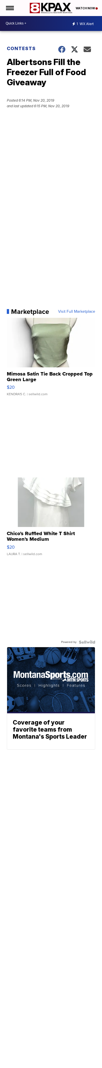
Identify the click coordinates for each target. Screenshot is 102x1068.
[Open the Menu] (9, 8)
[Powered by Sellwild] (87, 642)
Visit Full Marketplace (76, 312)
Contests (21, 48)
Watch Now (85, 8)
